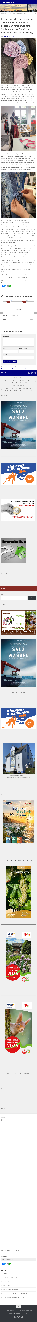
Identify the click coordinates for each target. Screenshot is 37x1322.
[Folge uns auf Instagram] (35, 373)
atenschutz (5, 573)
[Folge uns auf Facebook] (29, 373)
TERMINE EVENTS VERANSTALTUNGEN (13, 1297)
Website (5, 354)
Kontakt (5, 1273)
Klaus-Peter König (9, 36)
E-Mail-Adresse (23, 348)
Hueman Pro (26, 1313)
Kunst (3, 14)
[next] (35, 313)
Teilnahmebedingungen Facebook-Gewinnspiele (16, 1293)
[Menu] (35, 2)
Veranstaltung (22, 14)
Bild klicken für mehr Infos (18, 692)
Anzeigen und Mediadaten (10, 1277)
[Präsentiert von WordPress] (14, 1313)
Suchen (3, 594)
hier (20, 1250)
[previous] (1, 313)
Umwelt (14, 14)
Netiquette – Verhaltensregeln (11, 1289)
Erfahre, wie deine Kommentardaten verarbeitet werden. (17, 369)
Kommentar (6, 336)
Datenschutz (6, 1285)
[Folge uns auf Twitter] (32, 373)
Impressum (6, 1281)
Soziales (8, 14)
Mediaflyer (27, 1073)
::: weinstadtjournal (7, 2)
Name (5, 348)
